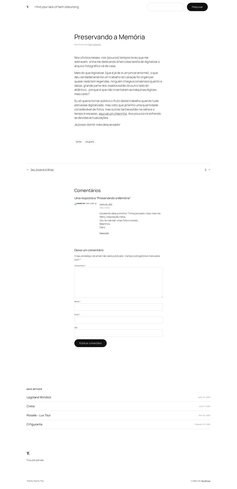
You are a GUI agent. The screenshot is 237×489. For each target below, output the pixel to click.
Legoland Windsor (39, 397)
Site (76, 327)
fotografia (89, 141)
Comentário (80, 265)
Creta (31, 406)
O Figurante (35, 424)
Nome (77, 301)
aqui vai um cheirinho (113, 114)
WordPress (205, 481)
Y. (28, 7)
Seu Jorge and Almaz (42, 169)
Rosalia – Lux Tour (39, 415)
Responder (104, 233)
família (78, 141)
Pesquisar (197, 7)
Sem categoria (94, 44)
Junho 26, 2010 (106, 204)
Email (77, 314)
